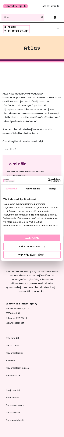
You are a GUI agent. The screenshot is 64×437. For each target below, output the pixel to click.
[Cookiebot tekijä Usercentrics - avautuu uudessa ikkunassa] (48, 180)
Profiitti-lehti (12, 397)
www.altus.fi (9, 149)
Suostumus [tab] (12, 188)
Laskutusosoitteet (15, 322)
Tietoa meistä (13, 345)
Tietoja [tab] (52, 188)
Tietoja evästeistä (15, 420)
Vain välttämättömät (32, 255)
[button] (15, 6)
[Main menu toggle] (58, 29)
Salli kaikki (32, 238)
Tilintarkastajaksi (14, 352)
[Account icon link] (55, 17)
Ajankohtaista (13, 375)
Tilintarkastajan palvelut (18, 367)
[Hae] (42, 17)
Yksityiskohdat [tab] (32, 188)
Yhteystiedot (12, 338)
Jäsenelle (10, 360)
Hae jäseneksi (13, 390)
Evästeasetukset (30, 246)
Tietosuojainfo (13, 412)
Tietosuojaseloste (15, 405)
